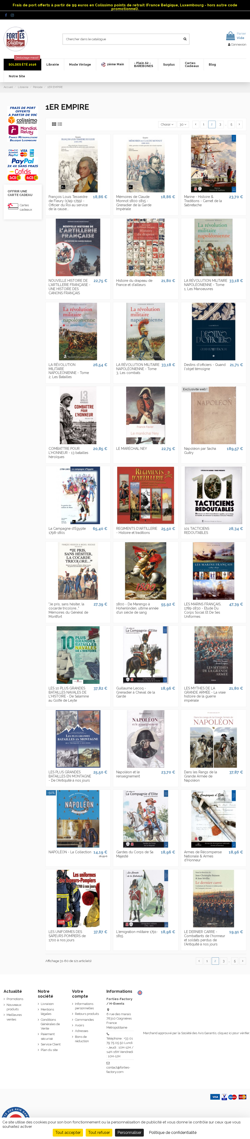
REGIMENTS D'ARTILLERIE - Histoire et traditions (136, 531)
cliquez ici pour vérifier (233, 1033)
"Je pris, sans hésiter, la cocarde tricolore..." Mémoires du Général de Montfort (68, 610)
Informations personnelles (84, 1006)
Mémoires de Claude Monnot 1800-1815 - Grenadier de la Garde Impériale (133, 203)
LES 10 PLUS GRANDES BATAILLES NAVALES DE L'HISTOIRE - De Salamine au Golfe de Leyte (69, 694)
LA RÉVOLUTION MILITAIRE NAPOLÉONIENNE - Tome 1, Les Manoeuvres (205, 285)
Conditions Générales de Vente (50, 1024)
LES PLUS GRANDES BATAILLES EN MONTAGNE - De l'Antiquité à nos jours (70, 776)
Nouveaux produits (14, 1007)
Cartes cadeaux (26, 207)
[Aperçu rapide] (78, 191)
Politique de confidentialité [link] (173, 1132)
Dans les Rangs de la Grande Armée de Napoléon (200, 776)
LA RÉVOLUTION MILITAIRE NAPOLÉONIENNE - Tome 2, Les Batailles (69, 371)
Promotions (15, 999)
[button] (112, 64)
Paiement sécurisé (48, 1036)
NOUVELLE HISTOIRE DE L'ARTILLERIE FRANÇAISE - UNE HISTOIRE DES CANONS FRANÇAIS (69, 287)
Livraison (47, 1004)
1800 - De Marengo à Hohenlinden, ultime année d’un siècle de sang (137, 608)
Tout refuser (99, 1132)
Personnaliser (129, 1132)
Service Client (51, 1044)
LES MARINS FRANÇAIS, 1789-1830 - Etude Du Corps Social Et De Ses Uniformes (202, 610)
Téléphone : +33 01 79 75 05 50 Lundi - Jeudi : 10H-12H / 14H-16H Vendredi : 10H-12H (120, 1047)
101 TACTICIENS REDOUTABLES (196, 531)
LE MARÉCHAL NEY (131, 449)
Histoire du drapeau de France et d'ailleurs (134, 283)
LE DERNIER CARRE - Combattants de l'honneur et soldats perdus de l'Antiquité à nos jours (204, 938)
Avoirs (79, 1025)
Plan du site (49, 1050)
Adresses (81, 1031)
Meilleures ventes (14, 1017)
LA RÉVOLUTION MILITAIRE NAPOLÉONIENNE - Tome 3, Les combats (137, 369)
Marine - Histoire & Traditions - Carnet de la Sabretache (203, 201)
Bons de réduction (82, 1039)
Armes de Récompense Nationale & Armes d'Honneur (203, 856)
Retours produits (87, 1014)
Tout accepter (68, 1132)
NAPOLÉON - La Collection (70, 852)
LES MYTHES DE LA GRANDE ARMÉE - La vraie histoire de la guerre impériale (205, 694)
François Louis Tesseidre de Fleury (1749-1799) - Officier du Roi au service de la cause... (68, 203)
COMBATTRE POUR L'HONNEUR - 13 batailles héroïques (68, 453)
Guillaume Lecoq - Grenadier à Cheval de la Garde (135, 692)
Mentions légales (47, 1012)
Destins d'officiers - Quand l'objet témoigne (205, 367)
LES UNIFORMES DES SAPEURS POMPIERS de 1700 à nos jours (67, 936)
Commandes (84, 1019)
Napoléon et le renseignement (128, 774)
